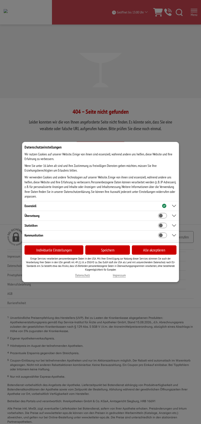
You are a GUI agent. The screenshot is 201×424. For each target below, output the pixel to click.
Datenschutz (82, 275)
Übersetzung (32, 215)
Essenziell (30, 206)
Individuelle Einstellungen (54, 250)
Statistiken (31, 225)
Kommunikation (34, 235)
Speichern (107, 250)
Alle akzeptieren (154, 250)
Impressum (119, 275)
